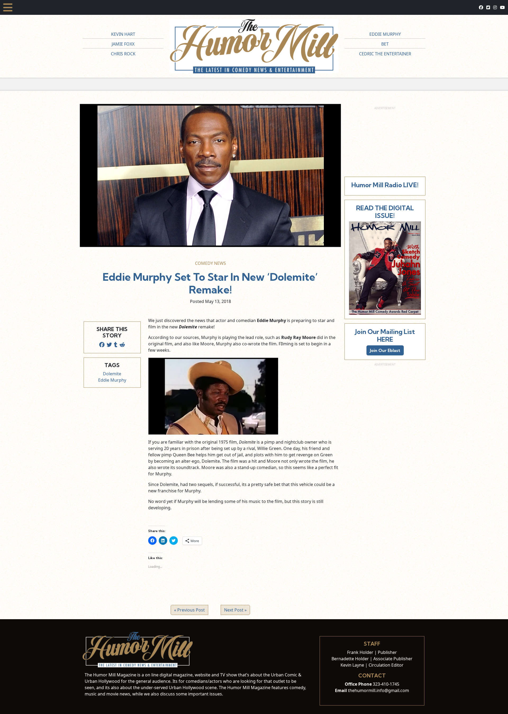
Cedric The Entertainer (385, 54)
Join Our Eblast (385, 350)
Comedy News (210, 263)
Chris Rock (123, 54)
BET (385, 44)
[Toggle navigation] (7, 7)
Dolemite (112, 374)
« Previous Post (189, 610)
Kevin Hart (123, 34)
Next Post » (235, 610)
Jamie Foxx (123, 44)
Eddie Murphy (385, 34)
